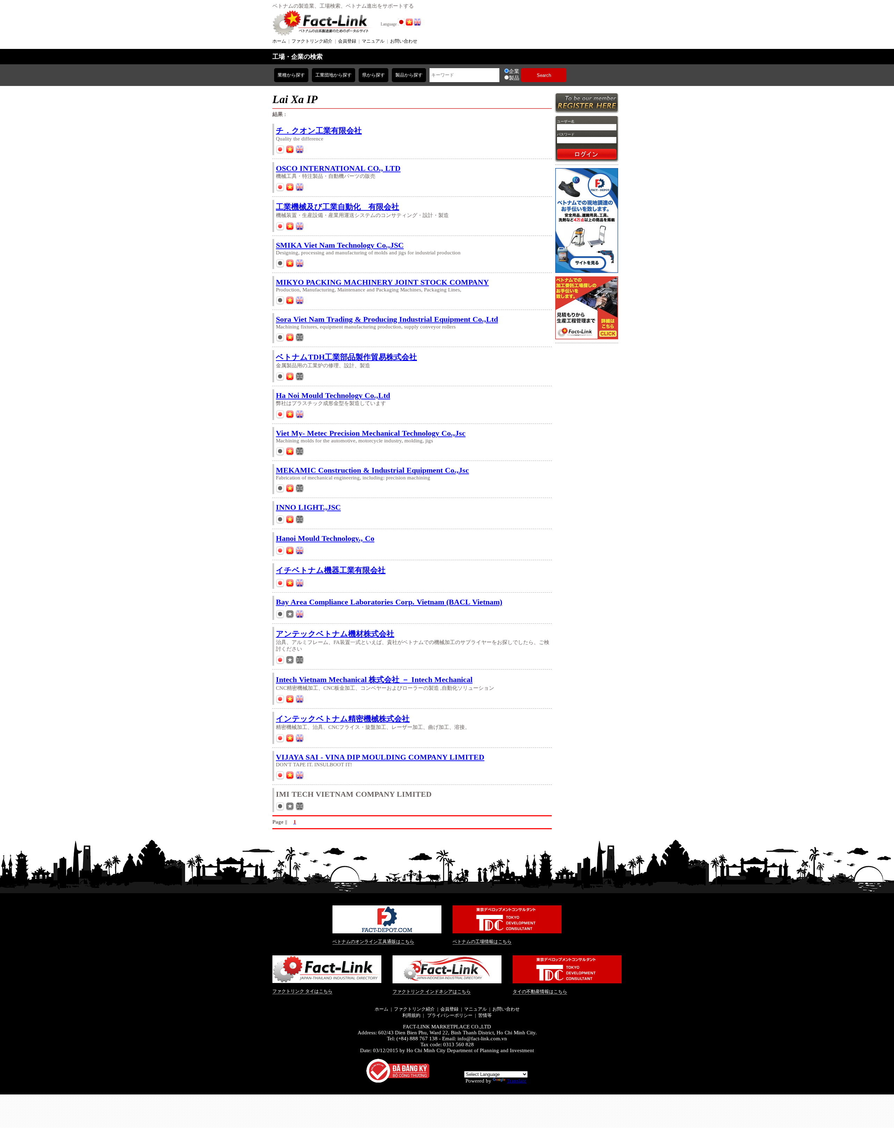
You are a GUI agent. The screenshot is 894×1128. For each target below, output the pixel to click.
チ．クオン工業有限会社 (319, 130)
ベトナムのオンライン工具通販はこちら (373, 941)
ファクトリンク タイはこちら (302, 991)
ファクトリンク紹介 (312, 41)
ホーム (279, 41)
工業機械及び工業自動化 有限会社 (337, 206)
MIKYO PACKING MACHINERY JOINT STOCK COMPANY (382, 282)
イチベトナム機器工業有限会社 (331, 570)
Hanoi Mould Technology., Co (325, 538)
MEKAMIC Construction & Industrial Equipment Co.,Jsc (372, 470)
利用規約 (411, 1015)
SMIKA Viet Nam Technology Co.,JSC (340, 245)
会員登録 (347, 41)
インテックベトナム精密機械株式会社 (343, 718)
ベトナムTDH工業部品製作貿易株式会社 (346, 357)
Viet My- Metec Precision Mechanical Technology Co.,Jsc (371, 433)
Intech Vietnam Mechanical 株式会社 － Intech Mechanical (374, 679)
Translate (516, 1081)
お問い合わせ (403, 41)
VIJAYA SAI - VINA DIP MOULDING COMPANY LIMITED (380, 757)
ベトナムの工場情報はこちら (482, 941)
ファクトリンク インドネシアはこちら (432, 991)
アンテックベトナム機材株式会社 (335, 633)
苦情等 (485, 1015)
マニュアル (373, 41)
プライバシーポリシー (449, 1015)
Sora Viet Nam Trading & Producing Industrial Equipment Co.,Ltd (387, 319)
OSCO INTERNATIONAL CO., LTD (338, 168)
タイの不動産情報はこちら (540, 991)
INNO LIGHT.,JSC (308, 507)
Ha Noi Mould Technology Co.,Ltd (333, 395)
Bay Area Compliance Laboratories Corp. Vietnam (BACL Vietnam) (389, 602)
